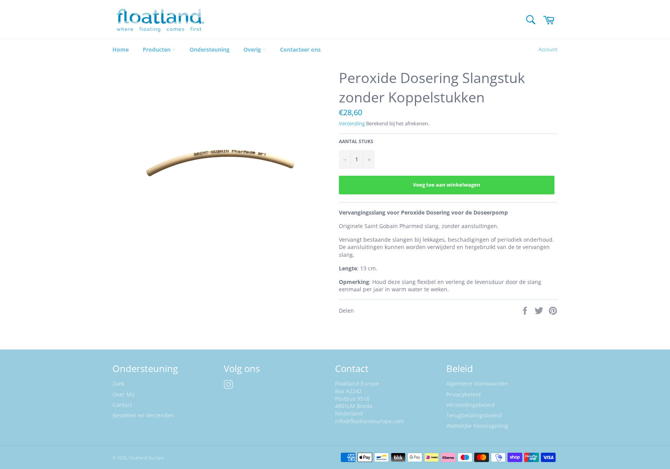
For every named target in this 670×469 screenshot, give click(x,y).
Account (548, 49)
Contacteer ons (300, 49)
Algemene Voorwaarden (477, 383)
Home (120, 49)
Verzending (352, 123)
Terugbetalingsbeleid (474, 415)
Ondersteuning (210, 49)
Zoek (118, 383)
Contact (122, 404)
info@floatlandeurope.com (369, 421)
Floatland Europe (146, 457)
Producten (157, 49)
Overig (252, 49)
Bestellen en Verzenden (143, 415)
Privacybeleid (463, 394)
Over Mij (123, 394)
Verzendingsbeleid (470, 404)
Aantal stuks (356, 141)
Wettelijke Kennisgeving (477, 425)
